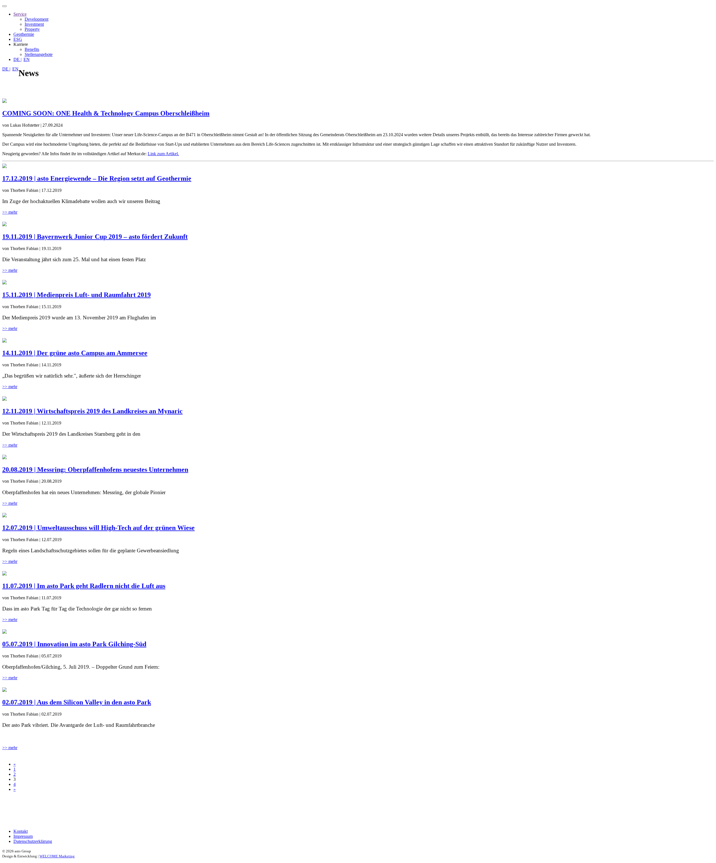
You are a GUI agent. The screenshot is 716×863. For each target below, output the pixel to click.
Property (32, 29)
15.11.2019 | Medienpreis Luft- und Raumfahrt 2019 (76, 294)
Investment (34, 24)
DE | (17, 59)
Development (36, 19)
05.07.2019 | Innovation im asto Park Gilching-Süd (74, 644)
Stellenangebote (39, 54)
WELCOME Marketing (57, 856)
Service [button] (20, 14)
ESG (17, 39)
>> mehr (9, 212)
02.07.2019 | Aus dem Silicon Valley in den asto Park (76, 702)
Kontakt (20, 831)
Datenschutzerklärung (32, 841)
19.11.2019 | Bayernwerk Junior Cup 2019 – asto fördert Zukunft (95, 236)
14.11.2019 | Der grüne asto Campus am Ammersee (74, 353)
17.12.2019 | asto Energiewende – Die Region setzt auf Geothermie (96, 178)
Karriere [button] (20, 44)
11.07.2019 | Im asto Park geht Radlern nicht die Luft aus (83, 586)
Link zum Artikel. (163, 153)
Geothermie (23, 34)
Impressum (23, 836)
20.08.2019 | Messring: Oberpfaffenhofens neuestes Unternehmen (95, 469)
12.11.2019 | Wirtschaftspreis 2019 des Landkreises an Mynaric (92, 411)
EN (26, 59)
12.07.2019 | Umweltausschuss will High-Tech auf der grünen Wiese (98, 527)
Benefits (32, 49)
